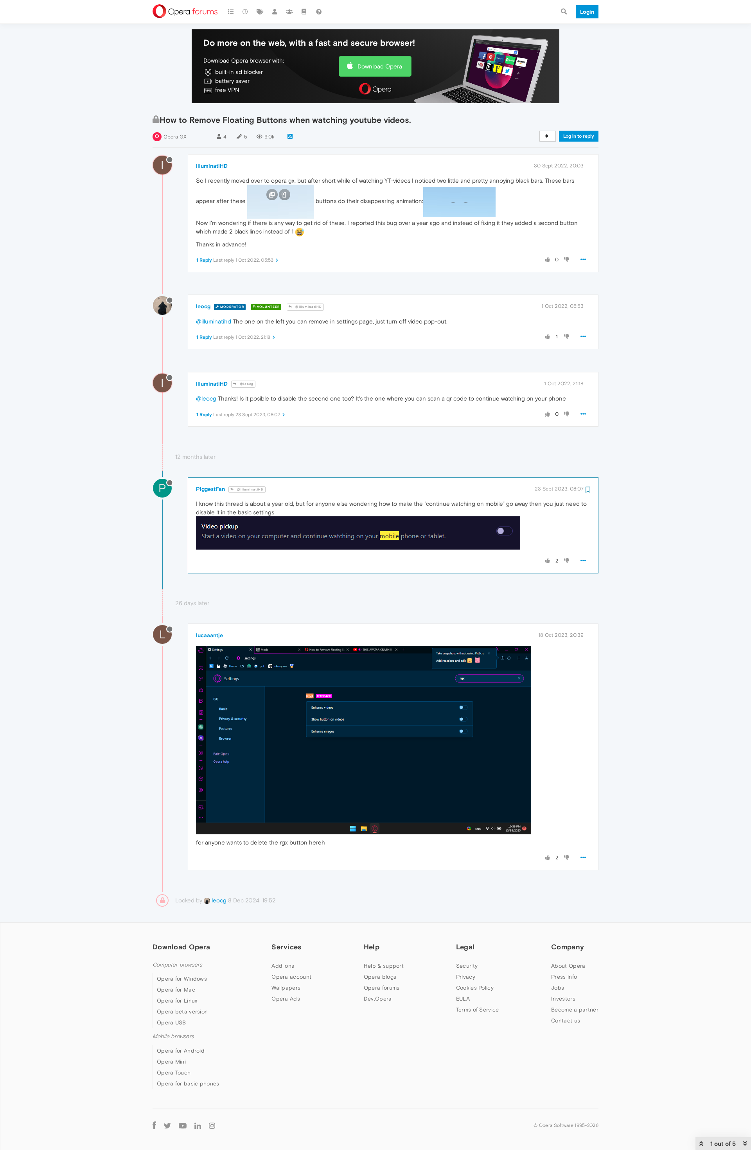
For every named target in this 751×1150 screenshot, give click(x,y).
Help (371, 947)
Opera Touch (173, 1072)
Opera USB (171, 1022)
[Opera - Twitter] (167, 1125)
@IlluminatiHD (308, 307)
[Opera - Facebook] (154, 1125)
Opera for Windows (182, 979)
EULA (463, 998)
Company (567, 947)
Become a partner (574, 1009)
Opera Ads (285, 998)
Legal (465, 947)
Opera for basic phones (188, 1083)
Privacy (465, 977)
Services (286, 947)
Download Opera (380, 66)
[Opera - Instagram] (212, 1125)
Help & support (384, 966)
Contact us (565, 1020)
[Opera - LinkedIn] (197, 1125)
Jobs (557, 988)
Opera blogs (380, 977)
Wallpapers (285, 988)
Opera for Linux (177, 1000)
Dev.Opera (378, 998)
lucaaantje (209, 635)
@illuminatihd (213, 321)
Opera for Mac (176, 989)
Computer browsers (177, 964)
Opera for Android (181, 1051)
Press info (564, 977)
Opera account (291, 977)
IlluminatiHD (212, 166)
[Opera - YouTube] (182, 1125)
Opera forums (382, 988)
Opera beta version (182, 1011)
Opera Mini (171, 1061)
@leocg (246, 384)
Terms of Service (477, 1009)
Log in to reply (578, 136)
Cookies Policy (475, 988)
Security (467, 966)
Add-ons (282, 966)
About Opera (568, 966)
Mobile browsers (173, 1036)
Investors (563, 998)
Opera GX (175, 137)
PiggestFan (210, 489)
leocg (203, 306)
